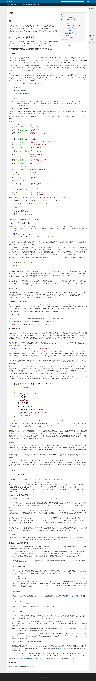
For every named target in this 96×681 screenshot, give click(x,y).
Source (90, 36)
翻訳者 (34, 4)
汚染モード (67, 23)
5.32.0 (90, 17)
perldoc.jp (10, 1)
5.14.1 (90, 28)
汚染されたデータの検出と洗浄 (72, 25)
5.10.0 (90, 32)
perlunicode (80, 537)
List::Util (42, 635)
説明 (63, 16)
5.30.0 (90, 19)
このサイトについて (41, 4)
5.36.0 (90, 15)
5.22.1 (90, 24)
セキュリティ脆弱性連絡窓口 (69, 17)
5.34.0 (90, 16)
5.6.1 (90, 33)
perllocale (33, 75)
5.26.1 (90, 21)
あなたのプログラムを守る (71, 33)
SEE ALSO (65, 39)
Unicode (67, 35)
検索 (81, 1)
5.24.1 (90, 23)
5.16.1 (90, 27)
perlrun (82, 305)
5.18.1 (90, 25)
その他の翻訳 (29, 4)
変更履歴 (90, 39)
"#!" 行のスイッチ (69, 27)
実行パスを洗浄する (69, 30)
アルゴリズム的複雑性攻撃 (71, 37)
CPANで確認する (92, 8)
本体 (12, 4)
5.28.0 (90, 20)
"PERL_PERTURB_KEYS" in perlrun (37, 585)
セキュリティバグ (69, 32)
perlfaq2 (58, 648)
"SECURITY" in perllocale (15, 285)
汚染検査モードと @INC (71, 28)
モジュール (22, 4)
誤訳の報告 (91, 40)
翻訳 (42, 677)
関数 (15, 4)
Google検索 (86, 1)
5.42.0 (90, 11)
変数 (18, 4)
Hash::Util (48, 583)
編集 (90, 38)
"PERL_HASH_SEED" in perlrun (49, 571)
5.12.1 (90, 29)
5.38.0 (90, 13)
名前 (63, 14)
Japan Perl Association (59, 677)
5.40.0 (90, 12)
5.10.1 (90, 31)
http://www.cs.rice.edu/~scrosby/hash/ (29, 658)
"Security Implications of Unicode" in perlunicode (38, 539)
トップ (8, 4)
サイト (45, 677)
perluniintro (64, 537)
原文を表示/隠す (92, 42)
